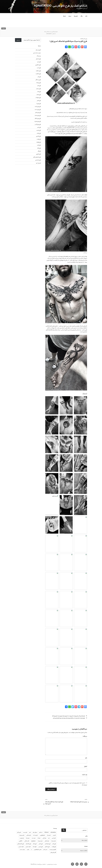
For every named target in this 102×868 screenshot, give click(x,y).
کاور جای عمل (53, 852)
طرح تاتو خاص (48, 844)
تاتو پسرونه (21, 835)
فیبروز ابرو (38, 163)
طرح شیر (39, 127)
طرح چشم (39, 94)
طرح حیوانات (38, 97)
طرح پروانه (38, 82)
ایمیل (85, 766)
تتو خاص (44, 838)
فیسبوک (84, 393)
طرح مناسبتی (38, 160)
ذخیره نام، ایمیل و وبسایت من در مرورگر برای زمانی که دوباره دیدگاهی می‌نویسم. (68, 784)
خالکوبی (20, 841)
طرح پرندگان (38, 79)
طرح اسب (39, 68)
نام (86, 758)
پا (31, 849)
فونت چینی (28, 846)
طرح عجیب (38, 130)
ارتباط (64, 16)
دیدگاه (85, 736)
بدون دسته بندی (37, 53)
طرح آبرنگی (38, 59)
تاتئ (78, 718)
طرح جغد (39, 91)
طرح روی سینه (59, 716)
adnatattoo (53, 832)
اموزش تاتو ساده (82, 718)
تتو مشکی (47, 841)
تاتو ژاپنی (54, 838)
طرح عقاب (39, 133)
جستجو (18, 40)
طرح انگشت (38, 73)
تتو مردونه (53, 841)
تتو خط (39, 838)
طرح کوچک (38, 142)
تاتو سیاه (49, 835)
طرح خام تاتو (59, 718)
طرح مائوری (38, 154)
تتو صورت (22, 838)
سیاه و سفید (70, 126)
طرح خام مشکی (20, 844)
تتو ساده (75, 718)
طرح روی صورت (37, 121)
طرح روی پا (38, 103)
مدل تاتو (45, 849)
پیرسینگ (39, 56)
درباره (70, 16)
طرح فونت (39, 139)
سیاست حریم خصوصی (52, 864)
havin (81, 39)
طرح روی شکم (54, 716)
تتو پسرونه (40, 841)
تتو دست (34, 838)
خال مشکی (26, 841)
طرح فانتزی (38, 136)
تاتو (30, 832)
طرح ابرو (39, 62)
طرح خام (35, 844)
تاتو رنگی (19, 832)
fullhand (46, 832)
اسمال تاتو (35, 832)
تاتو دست (25, 832)
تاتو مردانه (35, 835)
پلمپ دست (22, 849)
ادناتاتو (40, 832)
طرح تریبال (38, 88)
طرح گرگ (39, 148)
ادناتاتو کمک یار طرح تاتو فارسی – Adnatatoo (60, 5)
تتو (49, 838)
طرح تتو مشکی (68, 718)
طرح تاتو (83, 716)
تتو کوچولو (33, 841)
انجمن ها (76, 16)
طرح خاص (80, 716)
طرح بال (39, 76)
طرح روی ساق (65, 716)
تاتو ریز (54, 835)
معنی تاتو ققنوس (37, 849)
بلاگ (82, 16)
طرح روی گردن (38, 124)
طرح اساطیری (38, 65)
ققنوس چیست (52, 849)
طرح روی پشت (75, 716)
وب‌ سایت (84, 774)
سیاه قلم (72, 718)
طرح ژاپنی (40, 846)
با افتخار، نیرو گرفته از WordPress (38, 864)
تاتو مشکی (28, 835)
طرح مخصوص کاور (37, 157)
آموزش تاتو (38, 50)
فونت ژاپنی (21, 846)
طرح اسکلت (38, 71)
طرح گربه (39, 145)
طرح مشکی (55, 718)
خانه (86, 16)
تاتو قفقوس (42, 835)
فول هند (34, 846)
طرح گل (39, 151)
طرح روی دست (70, 716)
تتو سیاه (28, 838)
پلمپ (28, 849)
